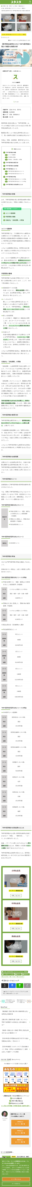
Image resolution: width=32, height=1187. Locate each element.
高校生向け (21, 6)
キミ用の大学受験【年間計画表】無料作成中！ (16, 1106)
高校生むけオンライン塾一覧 (20, 1141)
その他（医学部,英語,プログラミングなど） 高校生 (13, 8)
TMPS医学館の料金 (10, 176)
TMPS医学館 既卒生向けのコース (15, 173)
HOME (4, 6)
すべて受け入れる (16, 1179)
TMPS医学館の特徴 (10, 152)
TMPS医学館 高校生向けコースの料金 (16, 179)
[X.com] (16, 102)
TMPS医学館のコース (10, 169)
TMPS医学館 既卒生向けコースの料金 (16, 181)
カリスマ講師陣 (11, 154)
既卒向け (19, 974)
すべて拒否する (16, 1183)
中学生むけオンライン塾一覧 (20, 1132)
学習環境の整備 (11, 157)
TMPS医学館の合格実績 (11, 165)
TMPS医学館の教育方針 (11, 162)
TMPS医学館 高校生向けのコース (15, 171)
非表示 (19, 149)
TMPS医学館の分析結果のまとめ (13, 184)
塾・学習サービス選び (12, 6)
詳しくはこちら (16, 895)
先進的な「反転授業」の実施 (14, 159)
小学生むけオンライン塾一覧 (20, 1123)
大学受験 (13, 977)
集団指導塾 (21, 977)
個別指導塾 (5, 977)
